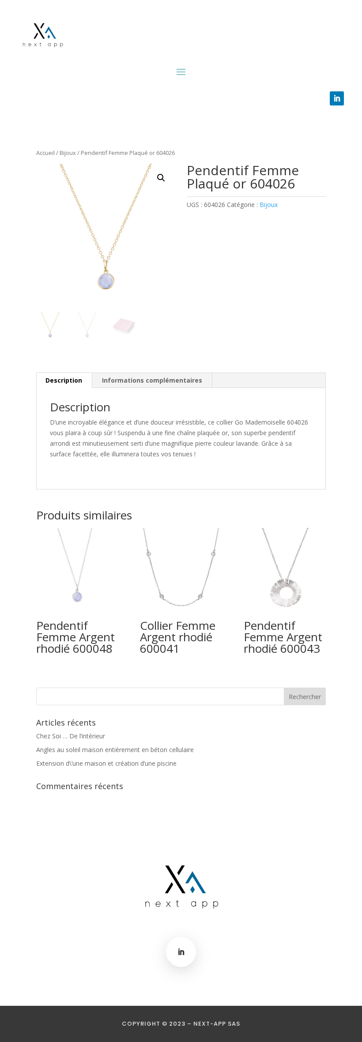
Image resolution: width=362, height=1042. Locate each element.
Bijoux (68, 153)
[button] (161, 178)
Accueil (45, 153)
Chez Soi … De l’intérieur (70, 736)
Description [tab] (63, 380)
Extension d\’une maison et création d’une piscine (106, 763)
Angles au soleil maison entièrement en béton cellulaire (115, 749)
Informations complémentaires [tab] (152, 380)
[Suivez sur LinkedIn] (337, 98)
